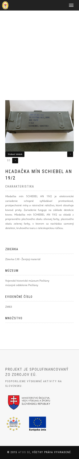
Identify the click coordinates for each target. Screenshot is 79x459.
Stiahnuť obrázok (15, 154)
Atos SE (24, 452)
